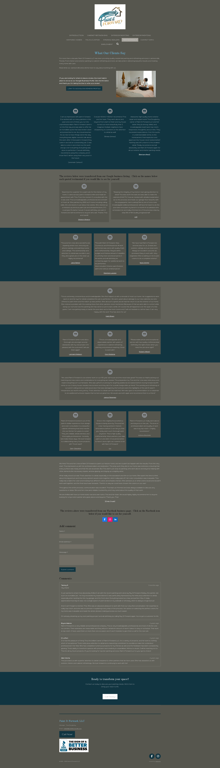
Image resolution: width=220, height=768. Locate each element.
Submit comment (67, 569)
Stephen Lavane (110, 273)
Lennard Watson (75, 354)
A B (136, 217)
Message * (63, 552)
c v (110, 448)
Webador (158, 761)
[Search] (117, 43)
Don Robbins (110, 354)
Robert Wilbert (144, 351)
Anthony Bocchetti (144, 435)
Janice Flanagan (110, 397)
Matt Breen (110, 316)
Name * (62, 531)
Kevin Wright (144, 262)
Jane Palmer (75, 262)
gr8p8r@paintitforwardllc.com (73, 728)
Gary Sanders (75, 448)
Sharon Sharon (84, 219)
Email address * (65, 541)
